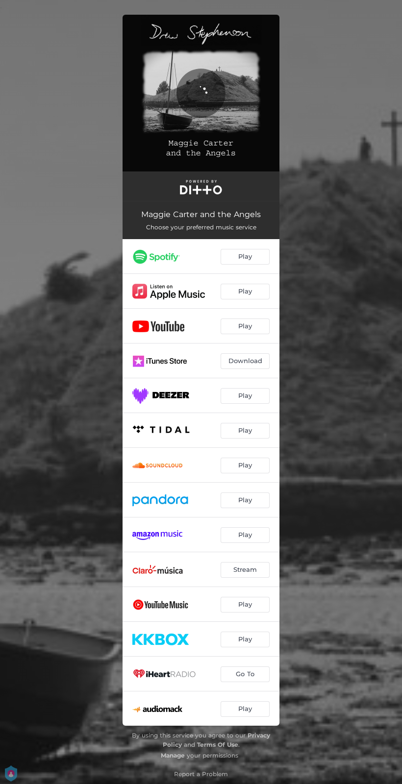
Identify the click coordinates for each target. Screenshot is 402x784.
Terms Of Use (217, 744)
